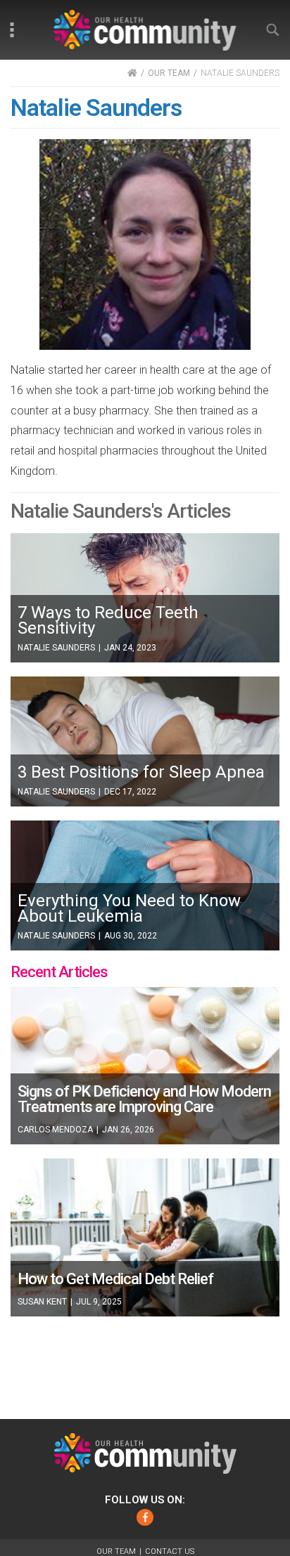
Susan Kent (42, 1302)
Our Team (116, 1551)
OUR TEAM (169, 73)
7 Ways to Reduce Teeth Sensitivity (108, 620)
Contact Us (169, 1551)
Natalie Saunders (56, 648)
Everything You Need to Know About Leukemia (129, 908)
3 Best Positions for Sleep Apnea (141, 772)
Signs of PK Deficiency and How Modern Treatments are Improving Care (144, 1099)
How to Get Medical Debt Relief (115, 1279)
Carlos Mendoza (55, 1130)
